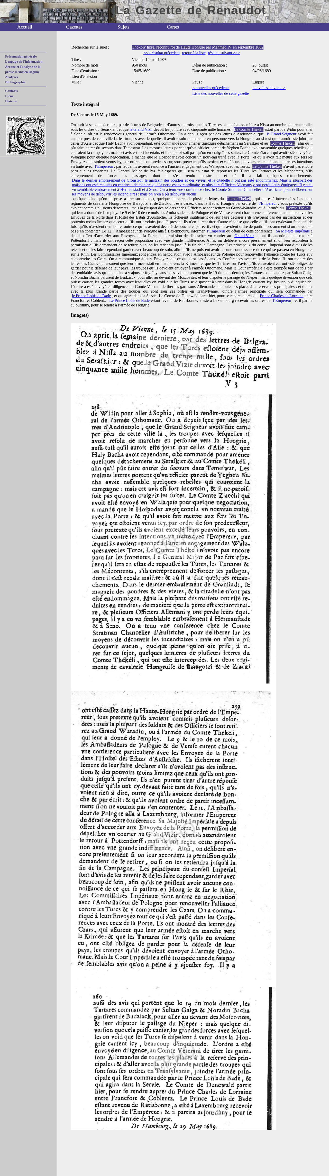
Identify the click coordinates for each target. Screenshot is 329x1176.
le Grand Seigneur (281, 134)
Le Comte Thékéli (248, 129)
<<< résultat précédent (161, 53)
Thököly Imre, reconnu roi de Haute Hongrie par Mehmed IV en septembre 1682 (197, 47)
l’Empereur (104, 166)
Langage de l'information (23, 61)
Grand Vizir (244, 236)
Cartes (173, 27)
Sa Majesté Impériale (293, 231)
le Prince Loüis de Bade (91, 296)
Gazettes (74, 27)
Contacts (11, 91)
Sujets (123, 27)
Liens (9, 96)
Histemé (11, 101)
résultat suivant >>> (224, 53)
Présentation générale (21, 56)
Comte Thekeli (298, 208)
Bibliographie (15, 82)
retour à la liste (194, 53)
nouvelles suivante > (269, 88)
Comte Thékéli (282, 143)
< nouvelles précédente (211, 88)
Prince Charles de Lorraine (281, 296)
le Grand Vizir (141, 129)
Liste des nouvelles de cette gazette (220, 93)
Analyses (11, 77)
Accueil (24, 27)
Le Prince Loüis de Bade (129, 300)
